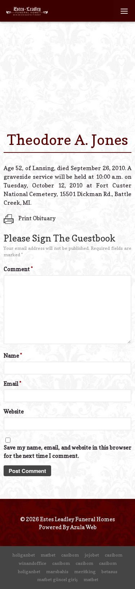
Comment (18, 269)
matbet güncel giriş (57, 579)
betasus (109, 571)
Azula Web (83, 527)
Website (14, 411)
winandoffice (32, 563)
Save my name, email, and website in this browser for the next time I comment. (67, 451)
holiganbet (24, 555)
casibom (70, 555)
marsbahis (57, 571)
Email (12, 383)
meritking (85, 571)
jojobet (92, 555)
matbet (48, 555)
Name (13, 355)
